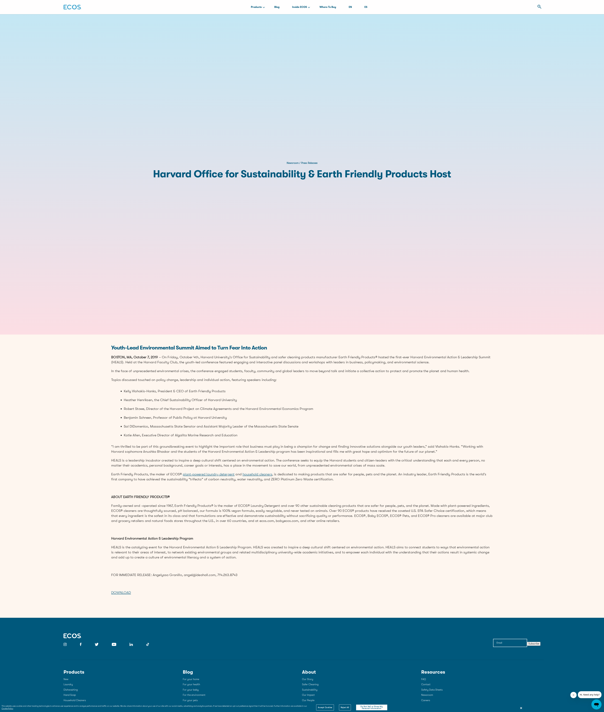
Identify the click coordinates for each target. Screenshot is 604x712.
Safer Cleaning (310, 684)
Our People (308, 700)
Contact (426, 684)
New (66, 679)
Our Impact (308, 695)
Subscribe (533, 643)
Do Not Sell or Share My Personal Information (372, 707)
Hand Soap (70, 695)
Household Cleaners (75, 700)
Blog (277, 7)
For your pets (190, 700)
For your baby (191, 689)
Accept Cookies (325, 707)
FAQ (423, 679)
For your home (191, 679)
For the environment (194, 695)
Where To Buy (327, 7)
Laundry (68, 684)
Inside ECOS (299, 7)
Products (256, 7)
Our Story (307, 679)
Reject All (345, 707)
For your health (191, 684)
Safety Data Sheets (432, 689)
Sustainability (309, 689)
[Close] (521, 708)
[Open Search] (538, 7)
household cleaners (257, 474)
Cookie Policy (7, 708)
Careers (425, 700)
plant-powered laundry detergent (209, 474)
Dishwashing (71, 689)
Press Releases (309, 163)
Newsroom (293, 163)
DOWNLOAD (121, 592)
